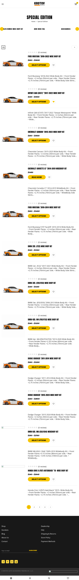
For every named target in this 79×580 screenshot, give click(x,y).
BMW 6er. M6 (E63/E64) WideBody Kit (43, 431)
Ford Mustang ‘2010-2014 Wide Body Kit (44, 207)
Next (50, 507)
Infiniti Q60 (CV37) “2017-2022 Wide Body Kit (46, 93)
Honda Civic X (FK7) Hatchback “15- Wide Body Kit (48, 470)
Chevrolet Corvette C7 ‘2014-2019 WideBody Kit (47, 168)
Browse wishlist (53, 102)
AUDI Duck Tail (39, 29)
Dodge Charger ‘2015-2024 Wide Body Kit (44, 395)
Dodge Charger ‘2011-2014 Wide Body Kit (44, 358)
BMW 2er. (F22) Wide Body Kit (40, 246)
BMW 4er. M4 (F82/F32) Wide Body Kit (43, 319)
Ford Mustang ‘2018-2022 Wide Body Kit (44, 56)
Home (33, 21)
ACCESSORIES (65, 29)
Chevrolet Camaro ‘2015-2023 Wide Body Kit (46, 131)
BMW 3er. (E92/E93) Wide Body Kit (42, 283)
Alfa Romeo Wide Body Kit (13, 29)
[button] (75, 4)
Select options (39, 65)
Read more (37, 177)
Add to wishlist (53, 65)
